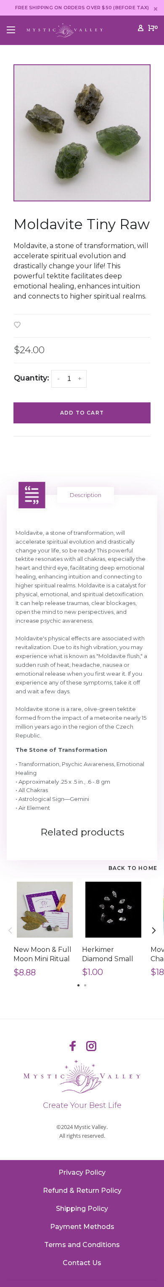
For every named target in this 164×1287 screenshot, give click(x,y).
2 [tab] (85, 984)
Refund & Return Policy (82, 1191)
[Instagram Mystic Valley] (91, 1046)
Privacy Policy (82, 1172)
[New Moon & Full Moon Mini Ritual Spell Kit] (44, 909)
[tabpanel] (82, 132)
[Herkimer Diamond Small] (113, 909)
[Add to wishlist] (17, 326)
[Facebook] (73, 1046)
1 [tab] (78, 984)
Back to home (132, 868)
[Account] (141, 29)
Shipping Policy (82, 1209)
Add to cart (82, 413)
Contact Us (82, 1263)
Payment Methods (82, 1227)
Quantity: (31, 378)
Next (154, 930)
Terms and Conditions (82, 1245)
